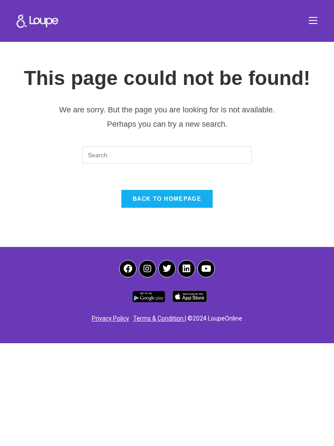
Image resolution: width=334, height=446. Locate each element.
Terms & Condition (159, 318)
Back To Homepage (167, 199)
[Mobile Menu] (313, 20)
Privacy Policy (110, 318)
